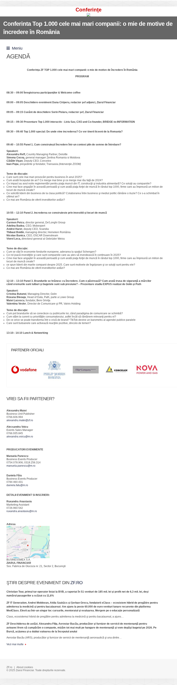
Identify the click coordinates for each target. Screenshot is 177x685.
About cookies (24, 667)
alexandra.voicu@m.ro (19, 436)
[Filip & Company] (88, 371)
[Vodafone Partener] (26, 371)
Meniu (16, 48)
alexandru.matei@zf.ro (19, 420)
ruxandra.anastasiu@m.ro (21, 511)
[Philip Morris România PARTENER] (57, 371)
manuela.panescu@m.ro (20, 465)
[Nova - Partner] (149, 371)
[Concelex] (119, 371)
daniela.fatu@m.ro (17, 485)
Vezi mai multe (15, 644)
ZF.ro (9, 667)
